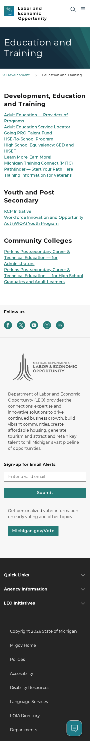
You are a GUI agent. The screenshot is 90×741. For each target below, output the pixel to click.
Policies (17, 659)
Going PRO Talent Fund (28, 133)
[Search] (73, 9)
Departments (23, 729)
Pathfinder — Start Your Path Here (38, 169)
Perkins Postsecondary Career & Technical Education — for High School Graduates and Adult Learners (43, 275)
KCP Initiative (17, 211)
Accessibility (21, 673)
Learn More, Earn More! (27, 157)
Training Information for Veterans (38, 175)
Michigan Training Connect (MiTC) (38, 163)
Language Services (29, 701)
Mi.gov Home (23, 645)
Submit (45, 492)
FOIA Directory (25, 715)
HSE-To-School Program (29, 139)
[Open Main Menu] (83, 9)
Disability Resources (29, 687)
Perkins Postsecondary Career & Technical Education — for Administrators (37, 257)
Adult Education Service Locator (37, 127)
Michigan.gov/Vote (33, 530)
